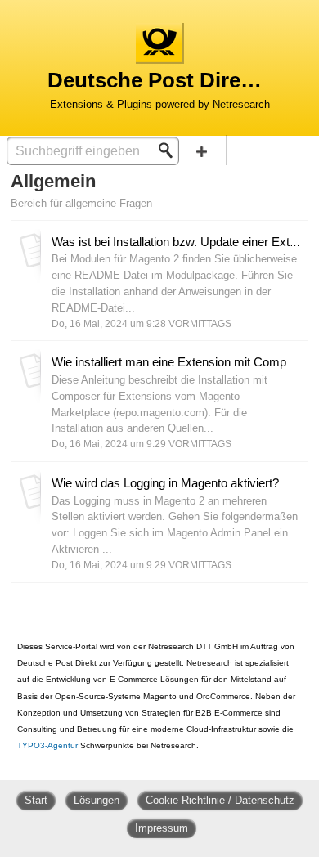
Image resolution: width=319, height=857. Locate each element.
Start (36, 800)
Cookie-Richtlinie (187, 800)
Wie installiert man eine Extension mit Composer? (184, 362)
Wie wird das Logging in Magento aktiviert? (165, 483)
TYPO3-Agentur (47, 745)
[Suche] (170, 150)
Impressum (161, 828)
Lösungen (96, 800)
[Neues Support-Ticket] (202, 150)
